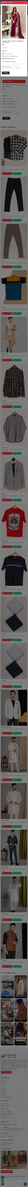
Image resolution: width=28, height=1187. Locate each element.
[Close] (26, 2)
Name (3, 44)
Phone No (4, 51)
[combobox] (3, 53)
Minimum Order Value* (8, 58)
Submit (6, 72)
